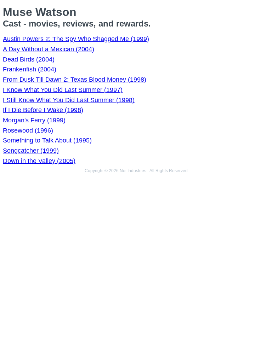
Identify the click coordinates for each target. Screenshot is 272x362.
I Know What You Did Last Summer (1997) (63, 89)
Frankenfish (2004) (29, 69)
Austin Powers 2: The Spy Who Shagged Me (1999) (76, 38)
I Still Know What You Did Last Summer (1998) (69, 100)
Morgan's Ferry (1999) (34, 120)
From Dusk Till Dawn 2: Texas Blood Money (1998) (74, 79)
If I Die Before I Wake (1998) (43, 109)
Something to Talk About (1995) (47, 140)
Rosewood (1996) (28, 130)
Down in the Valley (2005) (39, 160)
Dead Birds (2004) (29, 59)
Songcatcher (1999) (31, 150)
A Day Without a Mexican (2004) (48, 49)
